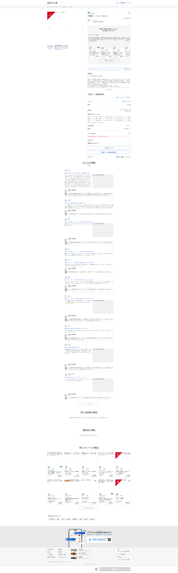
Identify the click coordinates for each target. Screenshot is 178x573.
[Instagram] (121, 559)
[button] (109, 21)
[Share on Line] (122, 157)
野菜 (124, 101)
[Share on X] (120, 157)
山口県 (129, 104)
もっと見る (89, 404)
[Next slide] (83, 27)
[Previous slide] (49, 27)
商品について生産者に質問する (109, 152)
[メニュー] (129, 3)
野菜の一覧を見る (109, 60)
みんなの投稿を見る (127, 18)
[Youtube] (128, 559)
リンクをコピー (127, 156)
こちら (97, 417)
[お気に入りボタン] (99, 38)
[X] (118, 559)
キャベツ (128, 101)
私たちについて (109, 148)
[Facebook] (125, 559)
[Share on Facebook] (117, 157)
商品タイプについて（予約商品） (123, 97)
